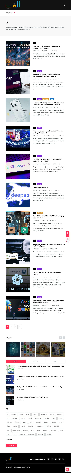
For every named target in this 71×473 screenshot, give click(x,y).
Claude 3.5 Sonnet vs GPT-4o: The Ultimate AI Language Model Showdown (49, 217)
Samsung (56, 426)
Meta (31, 422)
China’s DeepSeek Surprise (40, 187)
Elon (8, 418)
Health (47, 418)
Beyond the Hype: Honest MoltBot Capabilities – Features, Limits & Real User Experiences (46, 75)
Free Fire (23, 418)
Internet (17, 422)
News (39, 71)
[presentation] (60, 337)
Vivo (15, 434)
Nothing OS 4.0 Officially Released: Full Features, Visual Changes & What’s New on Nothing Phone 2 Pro (48, 104)
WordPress (40, 434)
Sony (38, 430)
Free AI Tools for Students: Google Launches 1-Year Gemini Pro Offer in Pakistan (47, 160)
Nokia (8, 426)
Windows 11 (31, 434)
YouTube (49, 434)
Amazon (14, 414)
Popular (35, 361)
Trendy (55, 361)
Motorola (46, 422)
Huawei (60, 418)
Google (30, 418)
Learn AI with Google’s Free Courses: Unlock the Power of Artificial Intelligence (49, 245)
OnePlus (23, 426)
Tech (52, 99)
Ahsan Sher (20, 379)
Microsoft (38, 422)
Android (21, 414)
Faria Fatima (21, 368)
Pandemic (30, 426)
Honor (53, 418)
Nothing (15, 426)
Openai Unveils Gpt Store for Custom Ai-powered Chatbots (47, 273)
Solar (32, 430)
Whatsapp (22, 434)
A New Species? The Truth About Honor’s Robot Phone (32, 397)
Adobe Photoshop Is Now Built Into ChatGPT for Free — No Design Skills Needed (49, 132)
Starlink (45, 430)
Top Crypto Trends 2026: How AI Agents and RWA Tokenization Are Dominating (47, 47)
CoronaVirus (44, 414)
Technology (53, 430)
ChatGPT (35, 414)
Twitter (8, 434)
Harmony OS (38, 418)
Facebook (15, 418)
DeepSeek (59, 414)
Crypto (52, 414)
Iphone (24, 422)
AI (34, 43)
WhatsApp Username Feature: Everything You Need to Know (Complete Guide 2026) (40, 366)
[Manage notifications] (67, 469)
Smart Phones (16, 430)
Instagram (9, 422)
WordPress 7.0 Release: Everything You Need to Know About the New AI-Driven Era (40, 376)
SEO (8, 430)
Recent (16, 361)
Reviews (45, 99)
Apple (27, 414)
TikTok (61, 430)
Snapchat (25, 430)
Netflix (54, 422)
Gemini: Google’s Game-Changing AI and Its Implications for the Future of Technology (48, 302)
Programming (40, 426)
